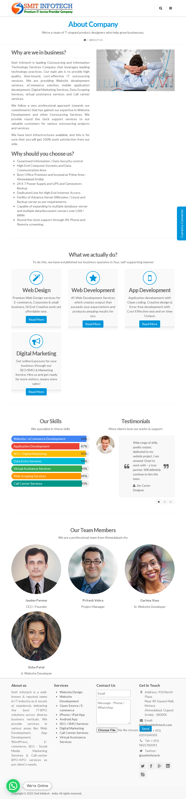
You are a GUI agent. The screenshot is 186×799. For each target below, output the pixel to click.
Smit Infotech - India (46, 793)
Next (171, 70)
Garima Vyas (149, 560)
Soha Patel (36, 627)
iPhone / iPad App (72, 715)
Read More (36, 319)
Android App (69, 719)
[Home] (84, 40)
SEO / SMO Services (74, 724)
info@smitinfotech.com (155, 725)
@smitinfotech (149, 755)
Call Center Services (74, 733)
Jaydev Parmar (36, 560)
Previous (99, 70)
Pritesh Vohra (92, 560)
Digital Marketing (72, 728)
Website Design (71, 692)
